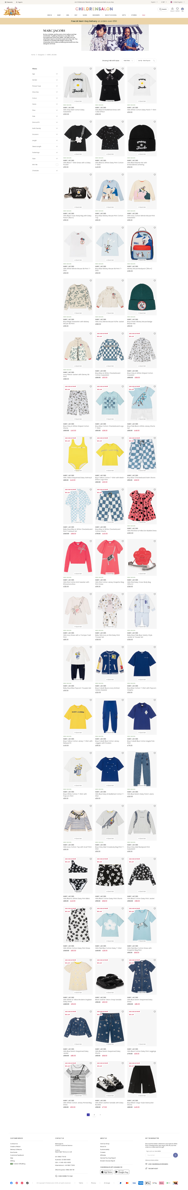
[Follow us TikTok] (27, 1184)
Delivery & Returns (16, 1149)
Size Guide (13, 1152)
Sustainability (104, 1149)
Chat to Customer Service (63, 1144)
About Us (103, 1146)
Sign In (20, 2)
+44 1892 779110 (69, 1165)
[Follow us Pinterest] (22, 1184)
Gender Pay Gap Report (108, 1158)
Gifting (12, 1161)
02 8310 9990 (66, 1160)
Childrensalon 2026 (51, 1183)
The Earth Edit (153, 1168)
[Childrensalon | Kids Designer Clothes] (12, 11)
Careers (102, 1152)
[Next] (100, 1115)
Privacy (93, 1183)
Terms (81, 1183)
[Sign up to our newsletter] (175, 1155)
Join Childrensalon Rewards (158, 1164)
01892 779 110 (61, 1157)
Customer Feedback (17, 1155)
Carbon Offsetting (18, 1164)
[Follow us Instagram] (17, 1184)
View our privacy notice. (151, 1160)
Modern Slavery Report (107, 1161)
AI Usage (107, 1183)
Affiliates (103, 1155)
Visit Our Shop (104, 1144)
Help (11, 1158)
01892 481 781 (70, 1170)
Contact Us (14, 1144)
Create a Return (15, 1146)
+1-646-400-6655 (64, 1162)
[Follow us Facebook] (11, 1184)
